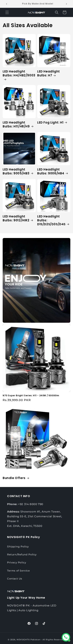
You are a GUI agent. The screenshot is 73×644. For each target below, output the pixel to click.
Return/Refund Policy (22, 554)
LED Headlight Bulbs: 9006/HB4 (50, 171)
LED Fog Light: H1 (50, 122)
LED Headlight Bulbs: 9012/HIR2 (16, 218)
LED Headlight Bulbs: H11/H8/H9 (16, 124)
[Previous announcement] (6, 4)
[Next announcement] (66, 4)
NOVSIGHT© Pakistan (28, 639)
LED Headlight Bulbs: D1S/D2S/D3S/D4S (51, 220)
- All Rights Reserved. (53, 639)
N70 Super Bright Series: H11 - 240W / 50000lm (31, 395)
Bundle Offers (14, 478)
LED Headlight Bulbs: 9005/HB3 (16, 171)
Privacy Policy (16, 562)
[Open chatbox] (66, 637)
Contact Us (14, 578)
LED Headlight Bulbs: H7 (48, 73)
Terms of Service (18, 570)
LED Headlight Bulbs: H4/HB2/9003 (19, 73)
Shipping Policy (18, 546)
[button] (7, 12)
